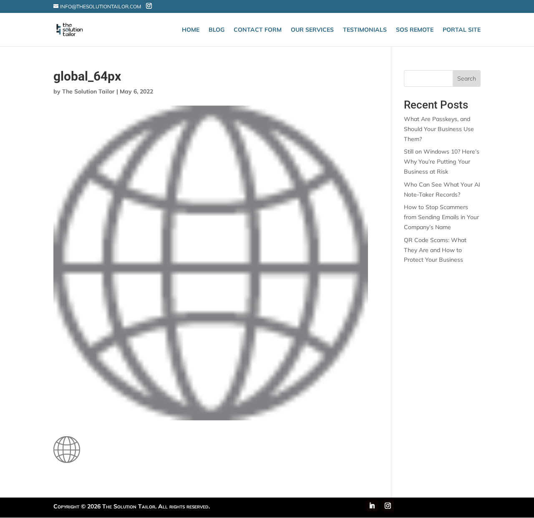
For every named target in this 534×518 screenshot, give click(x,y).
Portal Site (462, 30)
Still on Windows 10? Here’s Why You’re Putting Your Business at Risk (441, 161)
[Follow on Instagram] (387, 506)
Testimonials (365, 30)
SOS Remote (414, 30)
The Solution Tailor (88, 91)
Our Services (312, 30)
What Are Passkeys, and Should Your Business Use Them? (439, 129)
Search (466, 78)
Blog (216, 30)
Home (190, 30)
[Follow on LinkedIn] (371, 506)
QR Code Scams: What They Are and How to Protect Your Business (435, 250)
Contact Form (258, 30)
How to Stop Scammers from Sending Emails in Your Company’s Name (441, 217)
